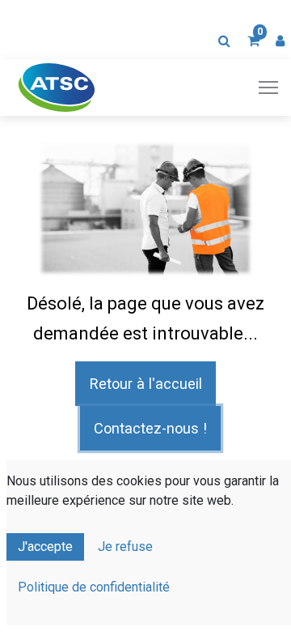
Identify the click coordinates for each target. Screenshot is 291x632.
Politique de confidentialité (94, 587)
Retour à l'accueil (146, 383)
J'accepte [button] (45, 546)
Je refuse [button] (125, 546)
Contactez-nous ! (150, 428)
